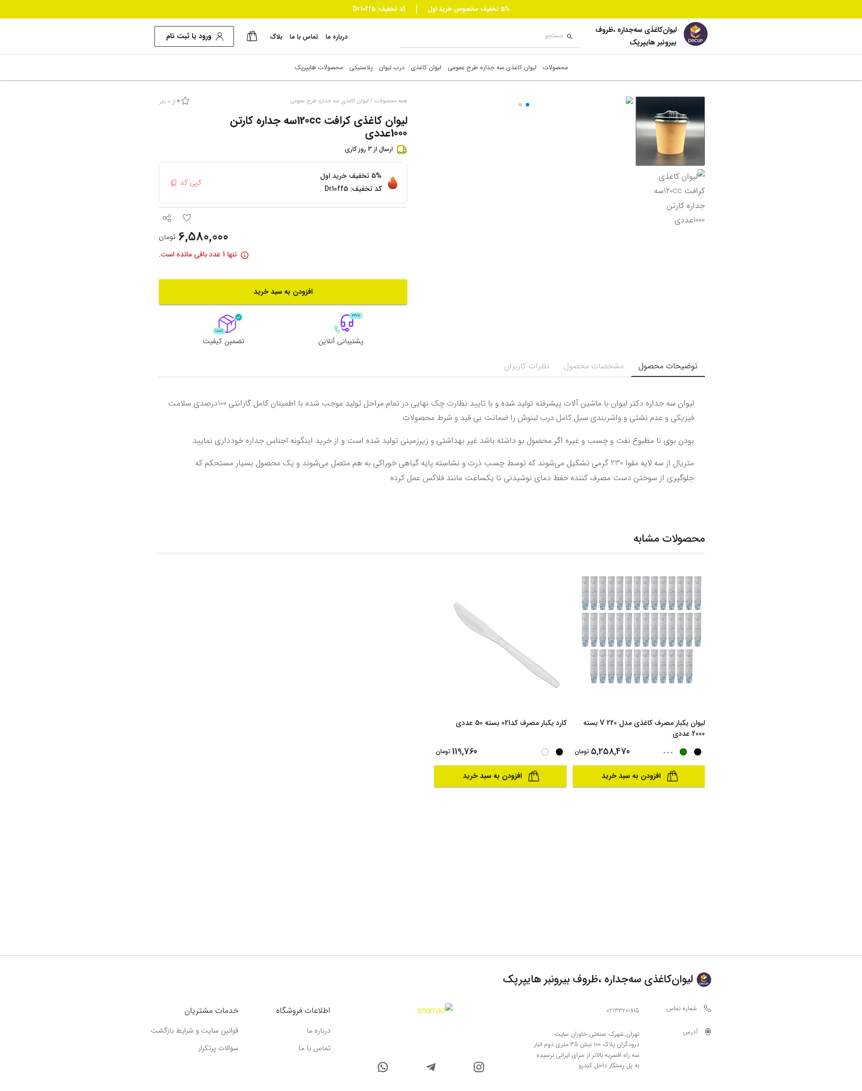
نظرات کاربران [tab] (527, 366)
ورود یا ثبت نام (188, 36)
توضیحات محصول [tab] (668, 366)
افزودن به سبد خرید (283, 291)
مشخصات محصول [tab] (594, 366)
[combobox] (482, 37)
